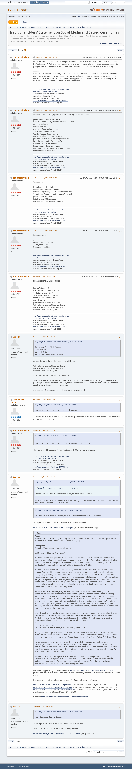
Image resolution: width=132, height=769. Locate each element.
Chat (79, 16)
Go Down (12, 50)
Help (103, 766)
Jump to (89, 752)
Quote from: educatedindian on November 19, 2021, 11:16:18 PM (59, 510)
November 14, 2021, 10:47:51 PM (46, 231)
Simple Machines (24, 766)
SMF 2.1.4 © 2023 (12, 766)
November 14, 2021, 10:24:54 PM (46, 57)
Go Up (11, 741)
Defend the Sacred (17, 401)
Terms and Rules (112, 766)
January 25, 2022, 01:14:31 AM (43, 707)
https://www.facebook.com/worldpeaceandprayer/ (53, 527)
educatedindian (21, 57)
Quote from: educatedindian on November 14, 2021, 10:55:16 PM (59, 342)
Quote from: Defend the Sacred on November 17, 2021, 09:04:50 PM (60, 482)
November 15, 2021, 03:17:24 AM (44, 337)
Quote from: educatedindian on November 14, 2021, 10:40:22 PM (59, 711)
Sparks (16, 336)
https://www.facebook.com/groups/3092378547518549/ (92, 670)
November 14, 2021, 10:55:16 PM (44, 277)
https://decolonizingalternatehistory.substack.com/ (51, 89)
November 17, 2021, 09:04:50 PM (44, 400)
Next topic (117, 43)
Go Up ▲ (122, 766)
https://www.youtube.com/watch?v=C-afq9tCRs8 (52, 687)
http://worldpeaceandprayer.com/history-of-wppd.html (64, 697)
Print (120, 50)
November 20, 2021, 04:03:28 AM (44, 477)
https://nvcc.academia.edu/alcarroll (45, 92)
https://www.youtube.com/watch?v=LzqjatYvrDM (52, 685)
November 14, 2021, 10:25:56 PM (46, 110)
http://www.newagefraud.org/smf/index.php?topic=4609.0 (56, 733)
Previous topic (106, 43)
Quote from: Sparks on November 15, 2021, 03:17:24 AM (56, 405)
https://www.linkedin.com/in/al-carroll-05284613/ (50, 100)
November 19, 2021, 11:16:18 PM (44, 430)
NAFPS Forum (18, 9)
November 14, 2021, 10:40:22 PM (46, 178)
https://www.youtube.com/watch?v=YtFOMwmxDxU (54, 689)
